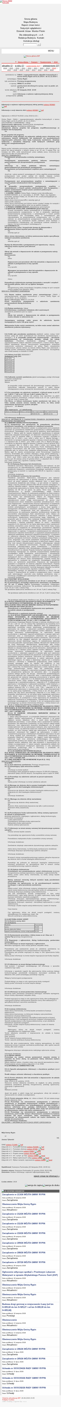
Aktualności (12, 1210)
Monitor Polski (38, 31)
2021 (36, 68)
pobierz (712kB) (12, 1145)
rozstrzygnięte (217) (33, 66)
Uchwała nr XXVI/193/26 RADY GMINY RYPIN (24, 1378)
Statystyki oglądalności (30, 28)
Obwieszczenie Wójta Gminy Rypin (19, 1204)
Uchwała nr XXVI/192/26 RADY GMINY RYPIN (24, 1388)
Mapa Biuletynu (31, 22)
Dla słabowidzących (28, 35)
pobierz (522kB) (33, 1147)
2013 (34, 70)
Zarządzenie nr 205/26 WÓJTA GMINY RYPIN (23, 1358)
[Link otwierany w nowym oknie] (6, 1)
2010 (52, 70)
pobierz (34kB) (37, 1158)
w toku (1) (19, 66)
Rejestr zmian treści (31, 25)
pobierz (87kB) (32, 1149)
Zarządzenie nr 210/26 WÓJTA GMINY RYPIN (23, 1233)
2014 (27, 70)
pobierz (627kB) (30, 1153)
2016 (15, 70)
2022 (29, 68)
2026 (5, 68)
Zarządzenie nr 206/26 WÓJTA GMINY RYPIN (23, 1349)
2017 (9, 70)
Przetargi (34, 62)
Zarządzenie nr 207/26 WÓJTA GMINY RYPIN (23, 1262)
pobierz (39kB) (40, 1160)
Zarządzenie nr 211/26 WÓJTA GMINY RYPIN (23, 1223)
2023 (23, 68)
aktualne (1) (7, 66)
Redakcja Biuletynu (27, 38)
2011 (46, 70)
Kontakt (40, 38)
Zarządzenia (12, 1200)
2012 (40, 70)
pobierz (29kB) (28, 1151)
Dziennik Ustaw (24, 31)
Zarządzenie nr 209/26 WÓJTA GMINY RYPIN (23, 1243)
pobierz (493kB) (32, 110)
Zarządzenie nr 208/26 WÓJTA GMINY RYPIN (23, 1252)
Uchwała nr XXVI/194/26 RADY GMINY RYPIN (24, 1368)
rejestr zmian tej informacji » (46, 1176)
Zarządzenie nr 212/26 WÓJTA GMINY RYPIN (23, 1214)
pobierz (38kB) (33, 1155)
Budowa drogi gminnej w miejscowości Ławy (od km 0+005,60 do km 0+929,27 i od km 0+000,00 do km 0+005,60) (27, 1307)
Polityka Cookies (8, 1400)
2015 (21, 70)
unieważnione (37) (51, 66)
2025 (11, 68)
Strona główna (30, 19)
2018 (56, 62)
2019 (48, 68)
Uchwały (10, 1374)
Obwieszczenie (9, 1320)
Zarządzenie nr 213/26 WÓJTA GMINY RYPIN (23, 1194)
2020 (42, 68)
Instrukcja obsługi (31, 41)
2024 (17, 68)
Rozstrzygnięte (45, 62)
